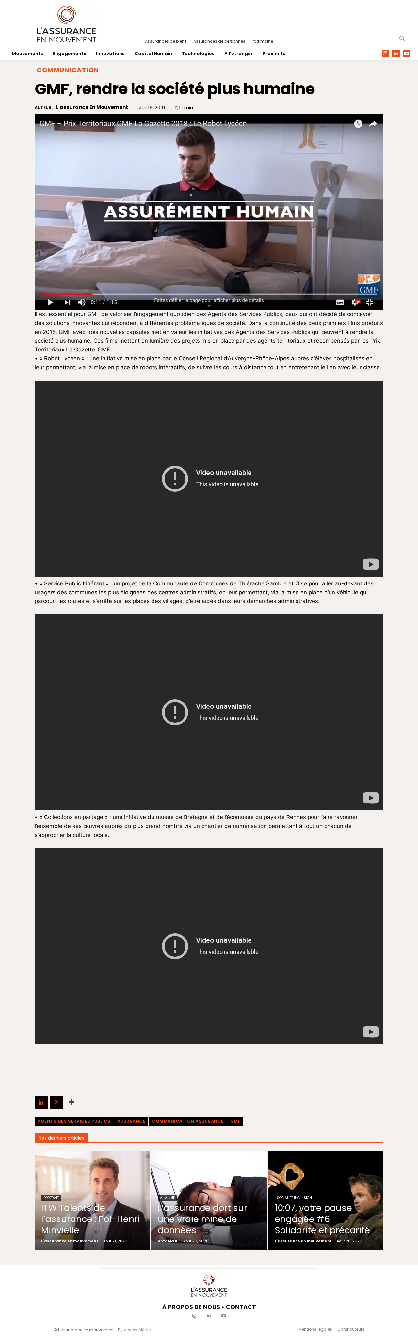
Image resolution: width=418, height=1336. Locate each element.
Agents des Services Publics (74, 1121)
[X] (56, 1102)
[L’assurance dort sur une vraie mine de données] (208, 1200)
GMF (235, 1121)
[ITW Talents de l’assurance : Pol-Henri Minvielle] (92, 1200)
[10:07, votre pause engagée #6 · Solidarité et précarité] (325, 1200)
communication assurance (188, 1121)
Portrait (51, 1197)
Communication (68, 70)
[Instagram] (385, 53)
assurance (131, 1121)
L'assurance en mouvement (92, 107)
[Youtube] (406, 53)
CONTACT (241, 1307)
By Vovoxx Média (134, 1330)
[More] (71, 1102)
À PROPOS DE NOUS (191, 1307)
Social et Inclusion (294, 1197)
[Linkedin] (396, 53)
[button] (402, 39)
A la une (167, 1197)
